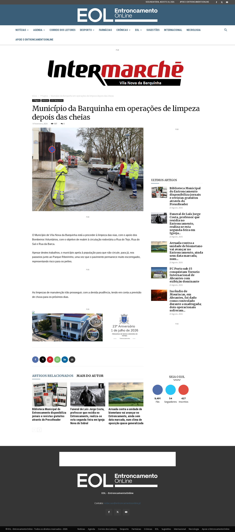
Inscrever (183, 386)
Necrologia (194, 30)
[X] (221, 2)
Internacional (173, 30)
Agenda (37, 30)
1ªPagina (44, 96)
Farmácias (105, 30)
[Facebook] (216, 2)
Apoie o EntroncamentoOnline (194, 2)
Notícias (21, 30)
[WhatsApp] (57, 359)
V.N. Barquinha (57, 100)
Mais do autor (89, 376)
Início (34, 96)
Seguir (170, 386)
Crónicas (122, 30)
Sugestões (153, 30)
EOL (137, 30)
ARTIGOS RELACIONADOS (52, 376)
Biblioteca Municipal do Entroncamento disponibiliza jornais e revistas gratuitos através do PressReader (49, 414)
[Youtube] (227, 2)
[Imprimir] (72, 359)
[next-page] (39, 430)
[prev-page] (34, 430)
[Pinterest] (50, 359)
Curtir (157, 386)
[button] (225, 30)
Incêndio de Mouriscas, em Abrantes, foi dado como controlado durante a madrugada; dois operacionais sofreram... (185, 300)
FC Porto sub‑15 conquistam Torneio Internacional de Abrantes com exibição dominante (185, 275)
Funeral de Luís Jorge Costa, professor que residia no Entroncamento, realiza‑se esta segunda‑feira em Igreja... (185, 223)
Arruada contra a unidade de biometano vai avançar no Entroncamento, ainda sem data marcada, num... (186, 251)
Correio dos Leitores (62, 30)
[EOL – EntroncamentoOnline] (117, 15)
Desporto (86, 30)
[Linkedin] (65, 359)
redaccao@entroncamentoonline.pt (122, 503)
